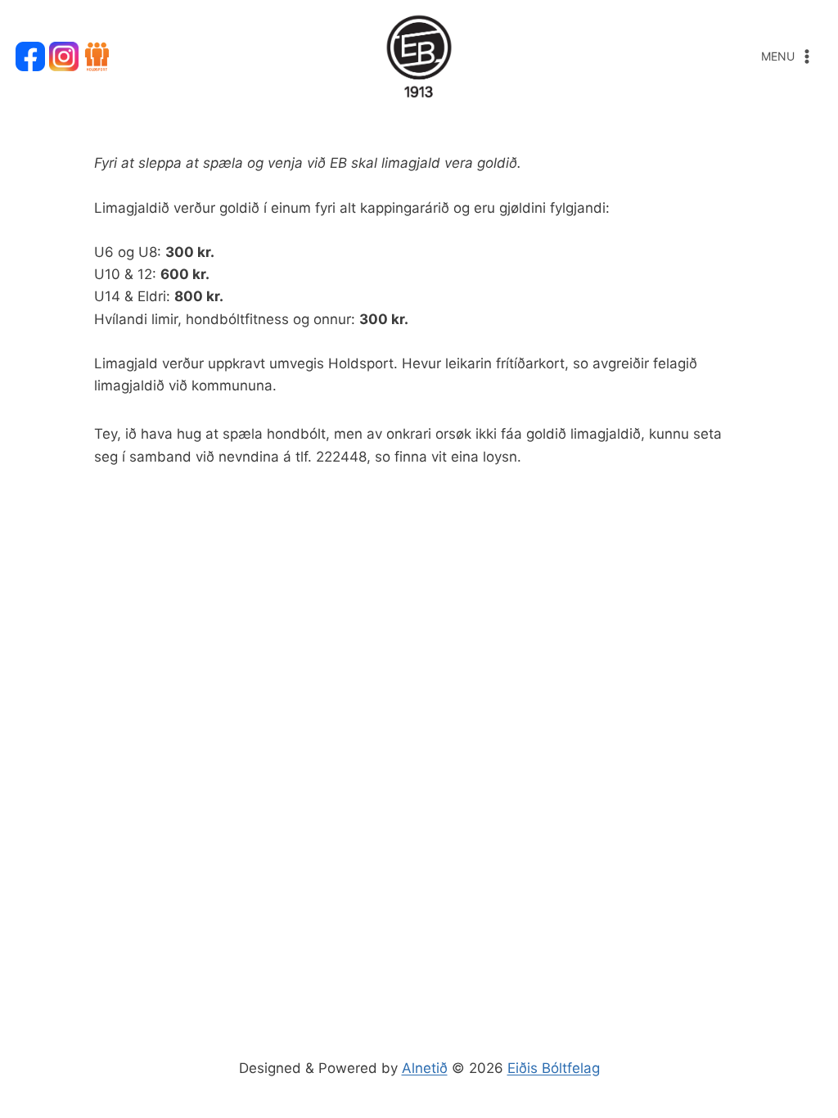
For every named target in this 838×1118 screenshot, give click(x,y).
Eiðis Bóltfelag (553, 1068)
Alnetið (425, 1068)
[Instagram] (64, 56)
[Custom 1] (97, 56)
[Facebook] (30, 56)
